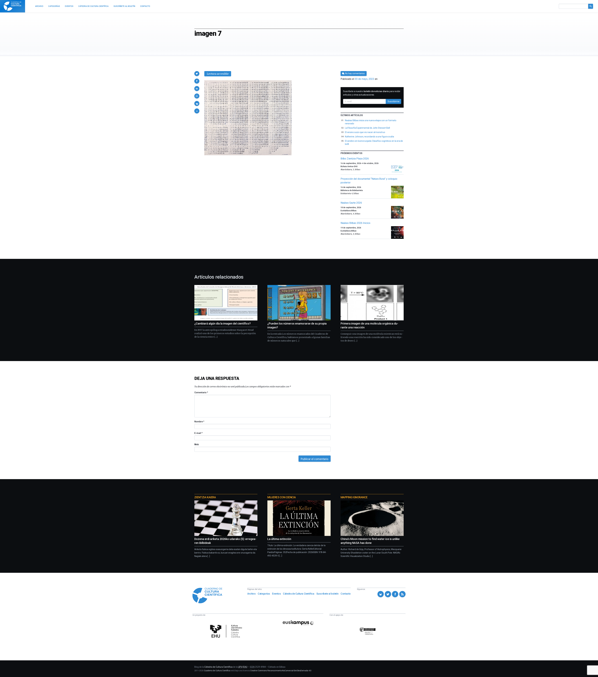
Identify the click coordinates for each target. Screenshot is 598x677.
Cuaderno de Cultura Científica (217, 671)
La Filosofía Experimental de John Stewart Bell (367, 128)
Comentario (201, 392)
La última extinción (279, 539)
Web (196, 444)
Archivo (251, 593)
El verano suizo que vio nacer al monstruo (365, 132)
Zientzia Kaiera (205, 497)
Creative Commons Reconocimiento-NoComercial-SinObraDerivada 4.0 (280, 671)
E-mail (198, 433)
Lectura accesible (218, 73)
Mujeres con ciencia (281, 497)
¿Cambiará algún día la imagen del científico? (222, 323)
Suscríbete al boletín (327, 593)
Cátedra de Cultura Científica (298, 593)
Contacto (346, 593)
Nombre (199, 421)
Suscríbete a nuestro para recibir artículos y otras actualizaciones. (371, 93)
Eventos (276, 593)
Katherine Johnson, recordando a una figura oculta (369, 136)
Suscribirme (393, 101)
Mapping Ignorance (354, 497)
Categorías (264, 593)
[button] (196, 73)
